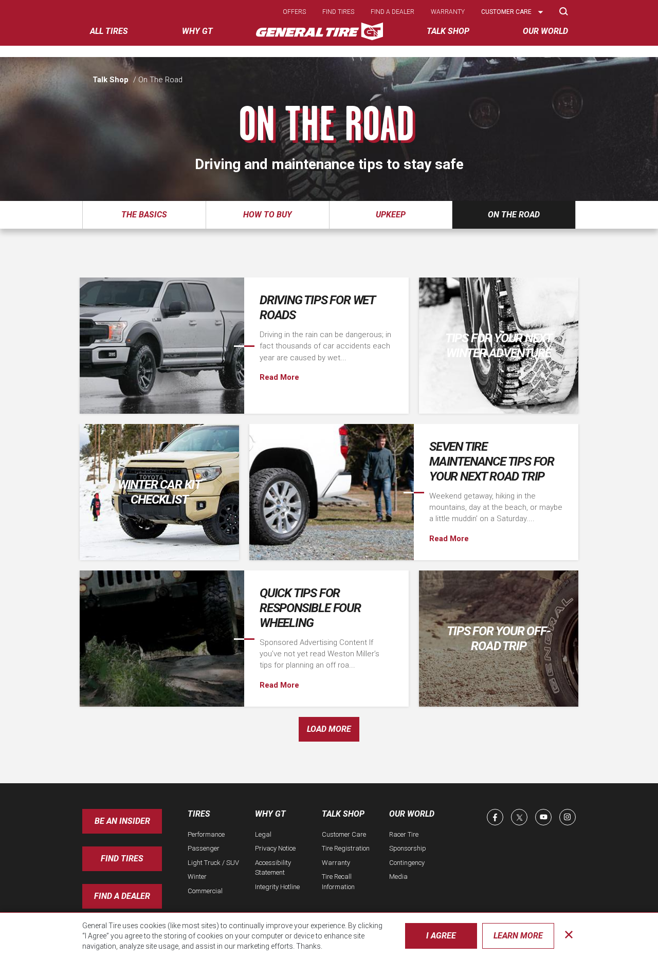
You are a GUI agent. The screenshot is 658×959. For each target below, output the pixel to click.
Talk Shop (111, 79)
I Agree (441, 935)
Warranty (448, 11)
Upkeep (391, 214)
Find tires (338, 11)
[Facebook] (495, 817)
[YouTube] (543, 817)
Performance (206, 834)
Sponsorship (407, 848)
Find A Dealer (122, 896)
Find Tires (122, 858)
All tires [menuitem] (109, 31)
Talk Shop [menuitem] (448, 31)
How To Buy (267, 214)
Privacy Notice (275, 848)
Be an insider (122, 821)
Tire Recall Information (338, 882)
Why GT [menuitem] (197, 31)
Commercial (205, 891)
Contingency (407, 862)
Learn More (518, 935)
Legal (263, 834)
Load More (329, 729)
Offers (294, 11)
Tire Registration (346, 848)
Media (398, 876)
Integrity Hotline (277, 887)
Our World (411, 814)
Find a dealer (392, 11)
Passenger (204, 848)
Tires (199, 814)
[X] (519, 817)
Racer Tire (403, 834)
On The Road (514, 214)
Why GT (270, 814)
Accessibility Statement (273, 868)
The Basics (144, 214)
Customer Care (344, 834)
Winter (197, 876)
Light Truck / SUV (213, 862)
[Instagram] (567, 817)
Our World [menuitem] (545, 31)
